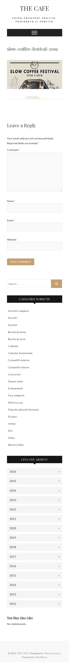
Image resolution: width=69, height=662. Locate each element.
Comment (13, 149)
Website (11, 239)
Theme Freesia (52, 653)
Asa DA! (12, 317)
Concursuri (14, 374)
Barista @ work (16, 339)
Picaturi (12, 416)
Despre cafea (15, 381)
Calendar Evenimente (20, 353)
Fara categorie (16, 395)
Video (11, 437)
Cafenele (13, 346)
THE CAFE (34, 8)
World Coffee (16, 444)
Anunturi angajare (18, 310)
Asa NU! (12, 325)
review (12, 423)
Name (11, 201)
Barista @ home (17, 332)
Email (11, 220)
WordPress (41, 657)
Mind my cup (15, 402)
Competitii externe (18, 360)
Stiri (10, 430)
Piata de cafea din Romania (23, 409)
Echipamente (15, 388)
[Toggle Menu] (34, 32)
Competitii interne (18, 367)
